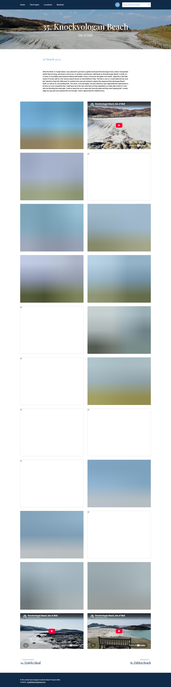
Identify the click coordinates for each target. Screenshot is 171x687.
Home (22, 5)
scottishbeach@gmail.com (36, 682)
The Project (34, 5)
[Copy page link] (117, 4)
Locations (48, 5)
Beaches (60, 5)
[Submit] (148, 4)
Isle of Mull (85, 35)
